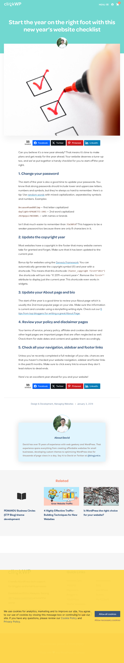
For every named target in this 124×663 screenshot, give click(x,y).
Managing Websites (63, 403)
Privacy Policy (12, 621)
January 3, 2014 (85, 403)
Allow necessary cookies (107, 620)
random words (36, 194)
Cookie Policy (69, 618)
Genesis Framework (67, 262)
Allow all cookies (107, 614)
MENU (102, 4)
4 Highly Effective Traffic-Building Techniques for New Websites (60, 515)
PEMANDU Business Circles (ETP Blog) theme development (19, 515)
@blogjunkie (94, 455)
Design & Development (42, 403)
